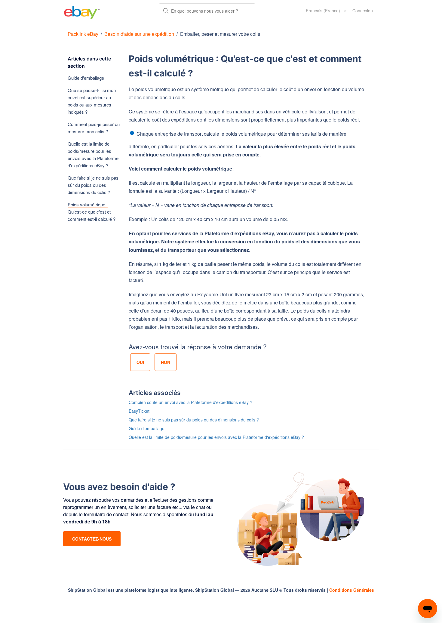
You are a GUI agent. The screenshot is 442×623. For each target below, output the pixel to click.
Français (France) (323, 11)
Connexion (362, 11)
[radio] (140, 362)
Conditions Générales (351, 590)
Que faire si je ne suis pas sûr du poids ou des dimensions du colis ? (93, 184)
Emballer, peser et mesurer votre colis (220, 33)
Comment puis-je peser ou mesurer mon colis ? (94, 127)
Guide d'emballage (86, 78)
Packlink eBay (83, 33)
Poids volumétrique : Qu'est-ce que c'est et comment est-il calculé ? (91, 211)
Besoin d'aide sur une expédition (139, 33)
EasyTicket (139, 411)
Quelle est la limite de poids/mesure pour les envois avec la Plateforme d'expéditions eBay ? (93, 154)
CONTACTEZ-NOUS (92, 539)
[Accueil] (82, 11)
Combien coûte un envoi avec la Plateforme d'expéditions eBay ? (190, 402)
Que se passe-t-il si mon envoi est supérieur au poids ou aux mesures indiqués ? (92, 101)
